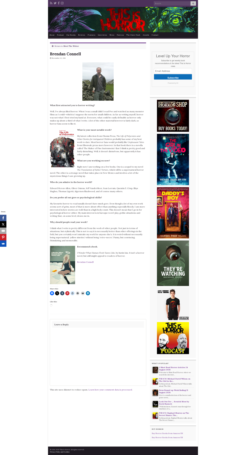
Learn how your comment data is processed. (110, 389)
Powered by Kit (173, 83)
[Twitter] (55, 3)
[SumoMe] (3, 243)
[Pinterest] (3, 237)
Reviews (81, 35)
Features (91, 35)
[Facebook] (59, 3)
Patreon (120, 35)
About (51, 35)
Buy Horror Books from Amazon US (167, 437)
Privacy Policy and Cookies (60, 452)
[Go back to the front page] (123, 19)
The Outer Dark (133, 35)
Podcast (60, 35)
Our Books (71, 35)
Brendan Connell (85, 262)
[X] (3, 224)
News (112, 35)
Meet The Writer (71, 46)
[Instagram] (62, 3)
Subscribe (173, 77)
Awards (146, 35)
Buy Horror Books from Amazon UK (167, 433)
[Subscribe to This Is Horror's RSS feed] (51, 3)
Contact (155, 35)
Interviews (102, 35)
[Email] (3, 231)
